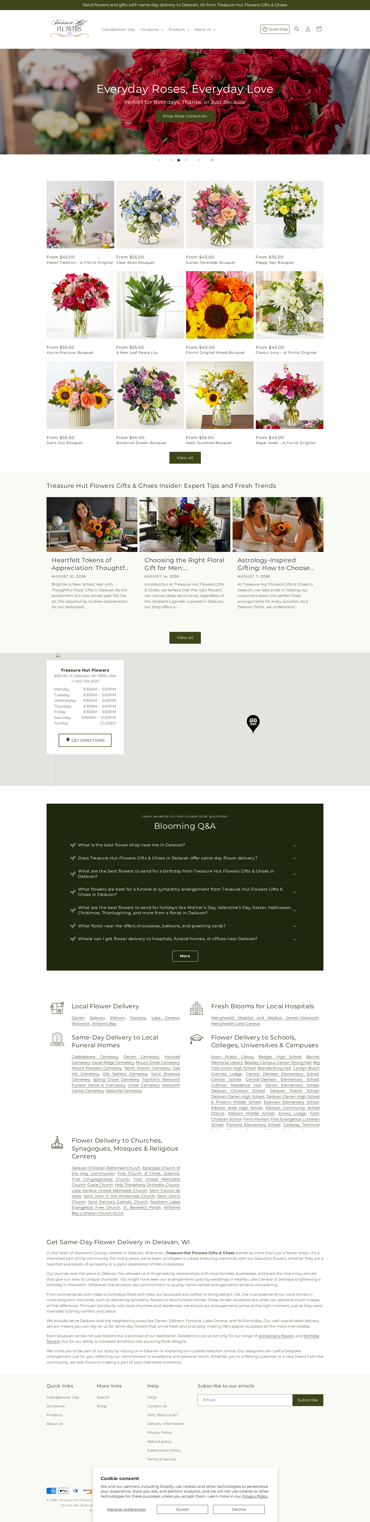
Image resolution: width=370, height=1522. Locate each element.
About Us (55, 1423)
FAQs (152, 1397)
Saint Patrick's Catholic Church (118, 1201)
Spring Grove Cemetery (116, 1079)
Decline (239, 1509)
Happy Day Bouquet (275, 262)
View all (185, 457)
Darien (78, 1017)
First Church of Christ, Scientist (149, 1173)
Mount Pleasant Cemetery (97, 1068)
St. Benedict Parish (142, 1207)
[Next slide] (198, 160)
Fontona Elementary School (253, 1124)
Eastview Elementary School (291, 1102)
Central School (226, 1079)
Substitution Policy (164, 1450)
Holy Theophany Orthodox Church (147, 1184)
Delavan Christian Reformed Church (106, 1167)
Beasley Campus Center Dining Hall (278, 1062)
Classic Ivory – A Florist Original (286, 352)
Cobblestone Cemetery (95, 1056)
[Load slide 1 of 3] (171, 160)
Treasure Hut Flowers (75, 1500)
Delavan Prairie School (294, 1090)
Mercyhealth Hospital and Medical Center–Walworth (265, 1017)
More (185, 956)
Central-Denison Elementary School (282, 1079)
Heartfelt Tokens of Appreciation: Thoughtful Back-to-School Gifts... (91, 564)
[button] (152, 29)
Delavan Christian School (238, 1090)
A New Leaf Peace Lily (137, 352)
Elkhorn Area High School (237, 1107)
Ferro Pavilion (256, 1119)
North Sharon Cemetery (147, 1068)
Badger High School (280, 1056)
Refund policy (159, 1441)
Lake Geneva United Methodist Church (109, 1190)
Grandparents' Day (63, 1397)
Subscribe (308, 1400)
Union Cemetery (143, 1085)
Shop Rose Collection (185, 116)
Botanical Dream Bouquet (141, 443)
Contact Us (157, 1406)
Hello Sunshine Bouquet (209, 443)
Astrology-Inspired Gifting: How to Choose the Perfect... (274, 564)
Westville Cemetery (124, 1090)
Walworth (81, 1023)
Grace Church (100, 1184)
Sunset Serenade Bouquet (210, 262)
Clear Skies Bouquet (135, 262)
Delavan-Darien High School (238, 1096)
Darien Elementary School (292, 1085)
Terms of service (161, 1459)
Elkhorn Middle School (251, 1113)
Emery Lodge (292, 1113)
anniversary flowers (276, 1335)
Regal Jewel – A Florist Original (285, 443)
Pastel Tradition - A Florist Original (80, 262)
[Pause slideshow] (211, 160)
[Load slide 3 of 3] (186, 160)
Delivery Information (165, 1423)
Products (55, 1415)
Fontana (138, 1017)
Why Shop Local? (162, 1415)
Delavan (97, 1017)
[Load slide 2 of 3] (178, 160)
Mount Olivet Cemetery (157, 1062)
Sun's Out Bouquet (65, 443)
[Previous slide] (158, 160)
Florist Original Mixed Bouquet (215, 352)
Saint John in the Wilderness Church (119, 1196)
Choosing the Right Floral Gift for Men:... (184, 564)
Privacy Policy (255, 1496)
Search (103, 1397)
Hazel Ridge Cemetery (113, 1062)
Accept (182, 1509)
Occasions (56, 1406)
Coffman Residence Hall (236, 1085)
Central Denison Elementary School (282, 1073)
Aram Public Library (232, 1056)
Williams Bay (104, 1023)
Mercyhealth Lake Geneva (235, 1023)
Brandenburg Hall (274, 1068)
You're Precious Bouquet (70, 352)
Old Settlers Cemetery (124, 1073)
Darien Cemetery (141, 1056)
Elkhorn (117, 1017)
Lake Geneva (165, 1017)
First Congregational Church (101, 1179)
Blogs (102, 1406)
